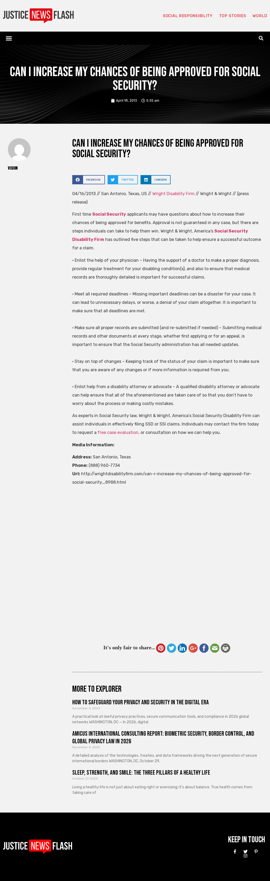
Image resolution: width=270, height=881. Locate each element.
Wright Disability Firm (173, 193)
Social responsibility (188, 15)
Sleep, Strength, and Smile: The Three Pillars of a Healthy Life (141, 772)
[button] (9, 38)
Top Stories (232, 15)
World (260, 15)
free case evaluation (118, 432)
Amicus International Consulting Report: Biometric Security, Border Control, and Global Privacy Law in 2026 (163, 737)
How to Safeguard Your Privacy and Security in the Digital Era (140, 702)
